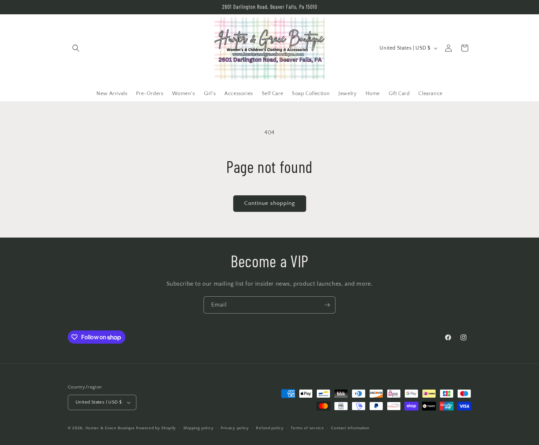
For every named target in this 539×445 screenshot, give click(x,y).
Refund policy (269, 428)
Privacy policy (235, 428)
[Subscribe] (327, 305)
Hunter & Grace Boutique (110, 428)
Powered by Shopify (156, 428)
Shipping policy (198, 428)
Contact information (350, 428)
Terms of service (307, 428)
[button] (76, 48)
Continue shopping (269, 203)
